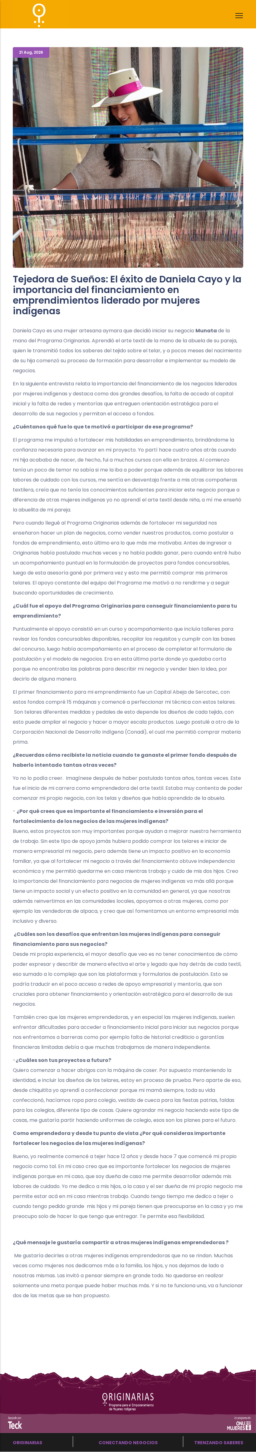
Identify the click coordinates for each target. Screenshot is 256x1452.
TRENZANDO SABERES (218, 1443)
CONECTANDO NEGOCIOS (128, 1443)
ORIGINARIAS (27, 1443)
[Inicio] (30, 12)
